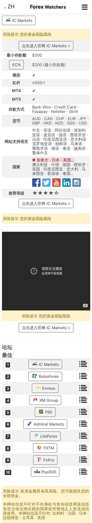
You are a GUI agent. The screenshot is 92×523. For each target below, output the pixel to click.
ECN (16, 64)
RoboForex (48, 376)
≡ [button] (84, 7)
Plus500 (48, 471)
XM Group (48, 400)
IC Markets (21, 20)
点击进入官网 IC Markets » (46, 45)
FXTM (48, 448)
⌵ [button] (9, 6)
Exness (48, 388)
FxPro (48, 460)
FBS (48, 412)
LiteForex (48, 436)
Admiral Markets (48, 424)
